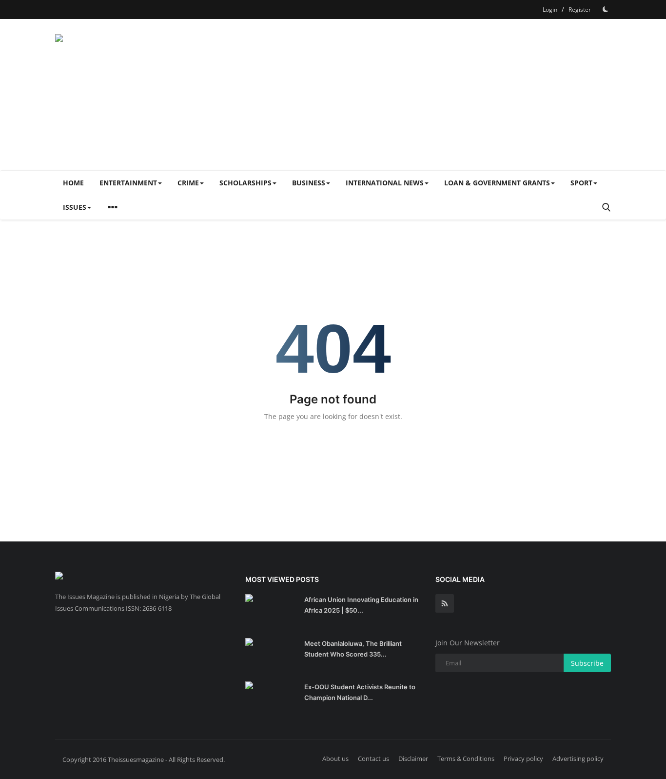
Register (579, 9)
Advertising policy (578, 758)
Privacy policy (523, 758)
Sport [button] (581, 182)
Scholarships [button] (245, 182)
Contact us (373, 758)
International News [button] (385, 182)
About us (335, 758)
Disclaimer (413, 758)
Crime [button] (188, 182)
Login (550, 9)
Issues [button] (74, 207)
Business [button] (308, 182)
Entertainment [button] (128, 182)
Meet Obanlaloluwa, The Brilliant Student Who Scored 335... (353, 648)
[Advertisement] (433, 94)
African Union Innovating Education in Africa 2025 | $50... (361, 605)
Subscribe (587, 663)
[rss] (444, 603)
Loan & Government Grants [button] (497, 182)
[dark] (605, 9)
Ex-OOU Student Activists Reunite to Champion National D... (359, 692)
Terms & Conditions (465, 758)
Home (73, 182)
